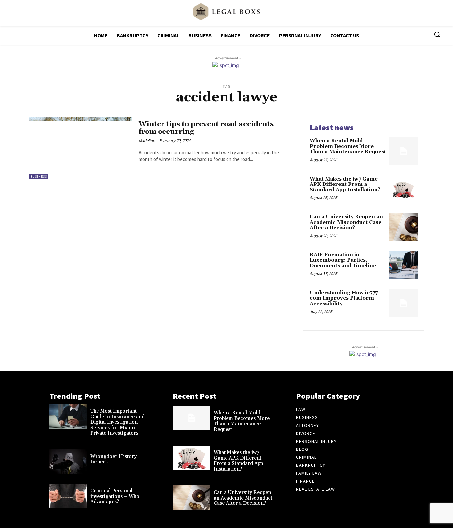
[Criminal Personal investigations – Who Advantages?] (68, 496)
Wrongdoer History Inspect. (113, 459)
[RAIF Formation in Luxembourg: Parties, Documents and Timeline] (403, 265)
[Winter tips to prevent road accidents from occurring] (80, 148)
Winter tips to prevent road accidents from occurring (206, 128)
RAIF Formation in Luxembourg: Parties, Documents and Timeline (343, 260)
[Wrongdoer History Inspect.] (68, 461)
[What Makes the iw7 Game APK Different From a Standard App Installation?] (403, 189)
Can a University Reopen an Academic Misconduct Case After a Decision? (346, 222)
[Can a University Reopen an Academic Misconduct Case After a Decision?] (403, 227)
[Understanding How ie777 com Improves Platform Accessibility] (403, 303)
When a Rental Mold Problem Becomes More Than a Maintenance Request (348, 146)
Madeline (147, 140)
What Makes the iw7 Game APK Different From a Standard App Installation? (345, 184)
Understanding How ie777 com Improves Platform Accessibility (344, 298)
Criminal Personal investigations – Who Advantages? (114, 496)
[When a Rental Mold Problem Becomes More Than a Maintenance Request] (403, 151)
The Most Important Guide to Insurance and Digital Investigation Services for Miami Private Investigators (117, 422)
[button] (437, 34)
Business (38, 176)
